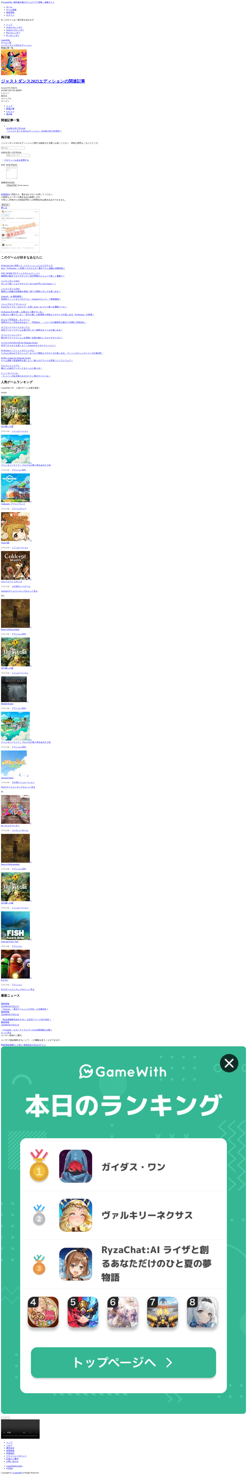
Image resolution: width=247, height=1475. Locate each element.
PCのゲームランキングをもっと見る (17, 989)
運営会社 (10, 1448)
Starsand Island (7, 778)
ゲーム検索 (11, 10)
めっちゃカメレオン (10, 825)
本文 (3, 165)
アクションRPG (19, 470)
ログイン (10, 15)
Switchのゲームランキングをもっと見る (19, 591)
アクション (17, 946)
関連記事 (10, 109)
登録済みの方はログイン (34, 1045)
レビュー (10, 111)
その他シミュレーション (23, 782)
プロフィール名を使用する (16, 160)
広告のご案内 (12, 1459)
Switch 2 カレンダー (15, 30)
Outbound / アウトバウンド (13, 504)
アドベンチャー (19, 509)
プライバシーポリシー (16, 1456)
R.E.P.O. (4, 980)
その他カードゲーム (21, 586)
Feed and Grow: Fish (9, 942)
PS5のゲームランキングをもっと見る (18, 787)
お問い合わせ (12, 1461)
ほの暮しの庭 (7, 426)
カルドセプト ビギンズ (11, 582)
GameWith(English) (14, 1466)
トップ (9, 25)
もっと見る (6, 1033)
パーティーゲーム (20, 830)
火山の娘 (5, 543)
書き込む (5, 205)
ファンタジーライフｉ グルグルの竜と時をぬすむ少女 (26, 465)
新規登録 (10, 12)
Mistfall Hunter (7, 704)
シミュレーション (20, 431)
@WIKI (9, 1468)
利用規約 (5, 194)
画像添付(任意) (8, 182)
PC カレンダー (13, 35)
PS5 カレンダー (13, 33)
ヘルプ (9, 1445)
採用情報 (10, 1451)
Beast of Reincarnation (10, 629)
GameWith (17, 1473)
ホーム (9, 7)
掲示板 (9, 114)
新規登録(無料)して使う (12, 1045)
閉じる (4, 208)
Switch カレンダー (14, 27)
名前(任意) (6, 152)
